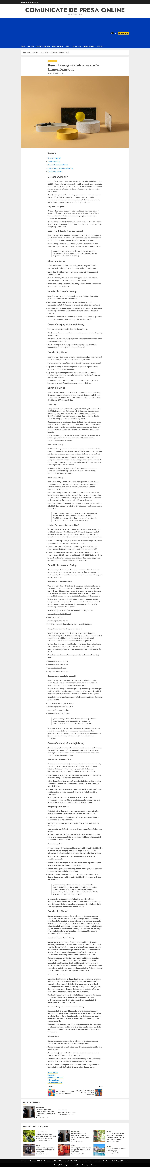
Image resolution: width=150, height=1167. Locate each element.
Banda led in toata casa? (67, 1112)
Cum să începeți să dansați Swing (60, 168)
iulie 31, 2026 (41, 1118)
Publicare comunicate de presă (84, 1161)
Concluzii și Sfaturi (55, 171)
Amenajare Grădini (41, 1132)
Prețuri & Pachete (122, 1161)
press (50, 73)
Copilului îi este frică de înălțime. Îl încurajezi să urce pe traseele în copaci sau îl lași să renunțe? (116, 1136)
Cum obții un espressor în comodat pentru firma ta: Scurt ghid (45, 1150)
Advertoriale (57, 46)
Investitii (76, 46)
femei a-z (51, 1075)
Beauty (68, 46)
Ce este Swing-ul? (54, 158)
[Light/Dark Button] (112, 33)
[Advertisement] (63, 31)
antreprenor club (55, 1082)
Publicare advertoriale (65, 1161)
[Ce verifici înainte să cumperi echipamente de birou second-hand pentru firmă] (29, 1112)
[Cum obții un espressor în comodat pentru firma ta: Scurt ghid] (29, 1150)
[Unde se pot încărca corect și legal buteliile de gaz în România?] (64, 1150)
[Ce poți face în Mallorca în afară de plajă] (99, 1150)
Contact (100, 46)
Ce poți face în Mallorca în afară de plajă (116, 1150)
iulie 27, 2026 (111, 1141)
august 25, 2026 (42, 1140)
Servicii (30, 46)
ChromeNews (81, 1165)
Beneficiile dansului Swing (58, 165)
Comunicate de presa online (75, 10)
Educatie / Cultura (43, 46)
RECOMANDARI (52, 61)
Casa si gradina (88, 46)
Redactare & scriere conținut (105, 1161)
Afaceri (109, 1131)
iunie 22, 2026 (76, 1154)
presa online (53, 1072)
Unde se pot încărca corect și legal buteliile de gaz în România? (81, 1150)
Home (23, 46)
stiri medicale (53, 1080)
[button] (116, 33)
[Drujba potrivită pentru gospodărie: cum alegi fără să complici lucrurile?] (29, 1136)
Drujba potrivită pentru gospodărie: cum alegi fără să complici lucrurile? (46, 1136)
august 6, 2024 (59, 73)
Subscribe (124, 33)
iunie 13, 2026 (112, 1153)
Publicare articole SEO (48, 1161)
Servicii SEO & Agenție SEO (30, 1161)
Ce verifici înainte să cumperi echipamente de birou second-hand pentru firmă (45, 1112)
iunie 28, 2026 (41, 1154)
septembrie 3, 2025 (65, 1114)
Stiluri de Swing (54, 161)
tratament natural (55, 1077)
